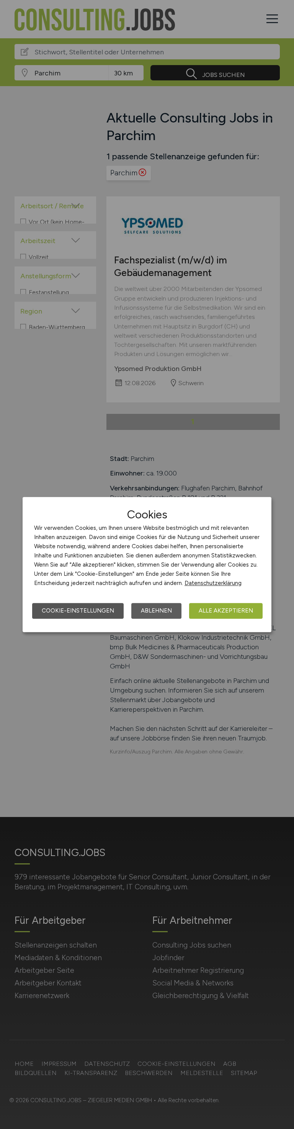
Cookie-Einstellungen (78, 610)
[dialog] (147, 564)
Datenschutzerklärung (213, 583)
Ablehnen (156, 610)
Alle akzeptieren (226, 610)
